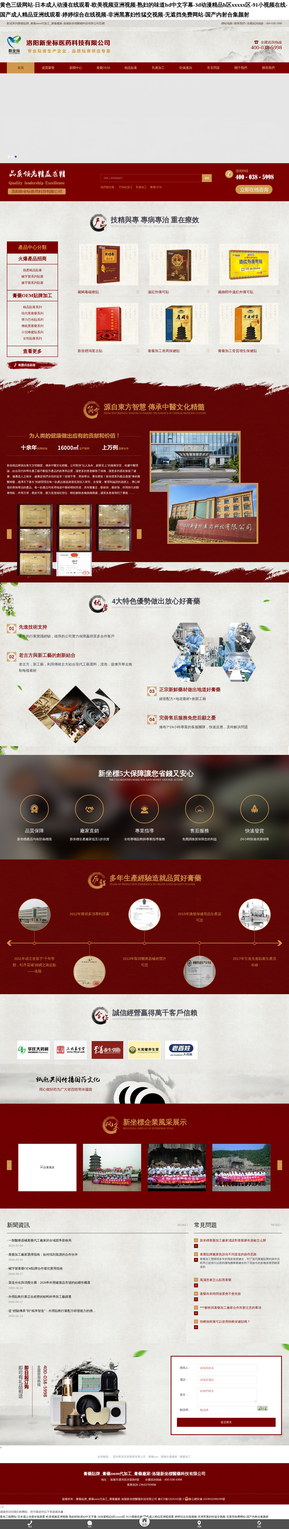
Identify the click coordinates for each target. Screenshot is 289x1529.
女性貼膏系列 (32, 338)
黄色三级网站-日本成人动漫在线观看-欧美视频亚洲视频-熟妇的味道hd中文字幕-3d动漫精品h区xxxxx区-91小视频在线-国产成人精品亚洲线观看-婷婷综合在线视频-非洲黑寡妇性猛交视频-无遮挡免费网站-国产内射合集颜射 (134, 1516)
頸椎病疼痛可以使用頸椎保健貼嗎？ (225, 1321)
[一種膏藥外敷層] (113, 540)
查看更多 (32, 351)
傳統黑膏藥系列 (32, 326)
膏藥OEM (156, 187)
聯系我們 (239, 23)
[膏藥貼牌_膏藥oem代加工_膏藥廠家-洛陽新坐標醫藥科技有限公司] (58, 44)
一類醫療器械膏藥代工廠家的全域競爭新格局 (39, 1240)
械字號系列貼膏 (32, 276)
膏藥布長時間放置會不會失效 (220, 1294)
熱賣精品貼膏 (32, 270)
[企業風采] (47, 1167)
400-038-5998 (266, 47)
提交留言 (226, 1422)
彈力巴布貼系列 (32, 319)
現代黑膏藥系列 (32, 313)
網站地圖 (226, 23)
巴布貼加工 (126, 187)
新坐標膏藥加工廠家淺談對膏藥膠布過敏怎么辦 (233, 1240)
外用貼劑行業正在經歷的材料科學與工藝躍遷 (39, 1297)
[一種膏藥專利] (74, 540)
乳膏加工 (141, 187)
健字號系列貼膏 (32, 282)
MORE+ (182, 1225)
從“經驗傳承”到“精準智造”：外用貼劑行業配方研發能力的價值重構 (55, 1311)
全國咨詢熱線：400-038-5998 (264, 23)
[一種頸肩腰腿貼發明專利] (74, 516)
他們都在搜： (108, 187)
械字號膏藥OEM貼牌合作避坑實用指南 (35, 1268)
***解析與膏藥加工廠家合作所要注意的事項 (230, 1308)
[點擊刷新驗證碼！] (262, 1408)
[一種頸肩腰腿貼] (34, 540)
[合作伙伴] (33, 1050)
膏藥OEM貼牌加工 (32, 295)
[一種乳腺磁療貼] (34, 516)
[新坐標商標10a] (74, 564)
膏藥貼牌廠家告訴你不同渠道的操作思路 (228, 1254)
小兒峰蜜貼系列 (32, 332)
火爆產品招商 (32, 258)
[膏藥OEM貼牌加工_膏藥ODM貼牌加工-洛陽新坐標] (144, 73)
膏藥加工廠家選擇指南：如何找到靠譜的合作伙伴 (43, 1254)
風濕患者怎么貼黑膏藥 (215, 1280)
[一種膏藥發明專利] (34, 564)
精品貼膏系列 (32, 307)
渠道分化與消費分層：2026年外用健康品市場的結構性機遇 (49, 1282)
